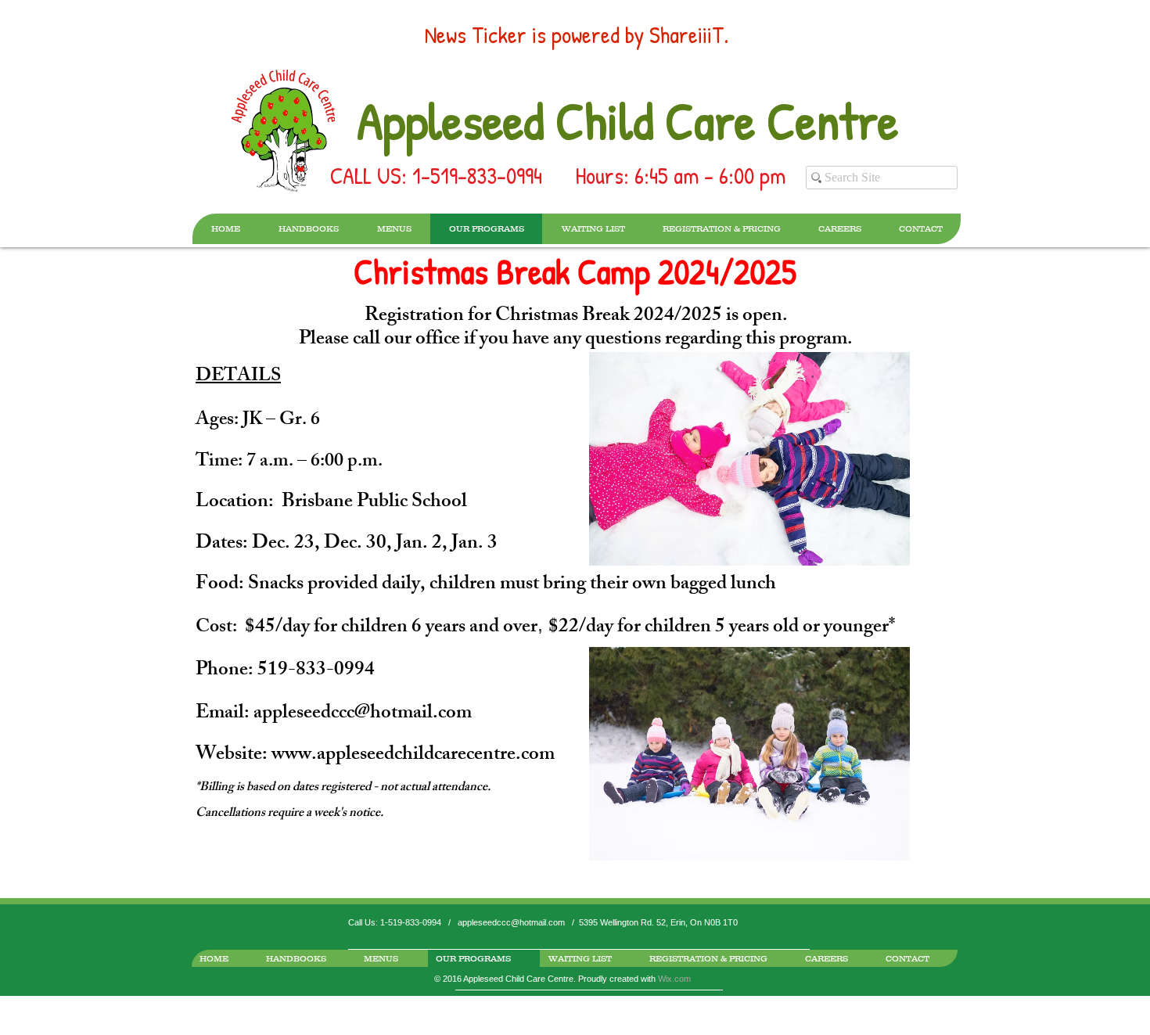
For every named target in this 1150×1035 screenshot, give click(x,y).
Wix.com (674, 978)
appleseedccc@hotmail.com (362, 714)
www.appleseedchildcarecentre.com (413, 756)
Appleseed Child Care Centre (627, 120)
